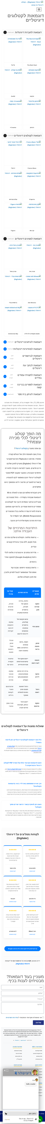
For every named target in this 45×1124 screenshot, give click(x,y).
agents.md (23, 1040)
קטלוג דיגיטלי (40, 1113)
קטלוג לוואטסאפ (18, 1050)
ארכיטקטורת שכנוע (37, 1053)
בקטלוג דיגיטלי (21, 448)
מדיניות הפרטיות (12, 1017)
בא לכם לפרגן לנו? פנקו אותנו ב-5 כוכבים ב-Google (22, 949)
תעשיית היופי (19, 1053)
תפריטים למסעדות (36, 750)
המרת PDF (39, 1074)
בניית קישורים (39, 1059)
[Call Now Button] (39, 1119)
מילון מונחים (39, 1056)
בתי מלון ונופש (18, 1056)
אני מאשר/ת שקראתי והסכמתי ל (24, 1017)
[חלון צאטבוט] (21, 1095)
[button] (22, 32)
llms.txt (17, 1040)
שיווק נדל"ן (19, 1059)
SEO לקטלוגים (38, 1050)
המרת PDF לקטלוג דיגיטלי (14, 769)
